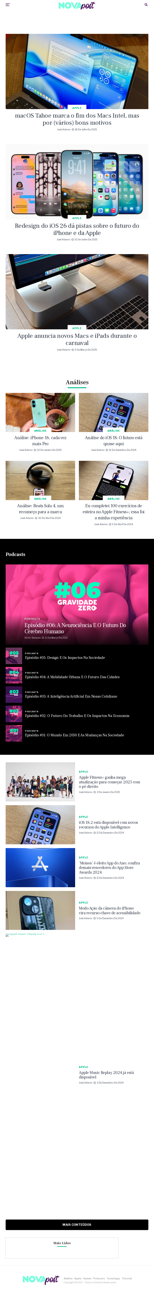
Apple (77, 1278)
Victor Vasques (32, 637)
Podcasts (99, 1278)
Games (87, 1278)
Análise (68, 1278)
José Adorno (63, 129)
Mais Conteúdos (77, 1224)
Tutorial (127, 1278)
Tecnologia (113, 1278)
